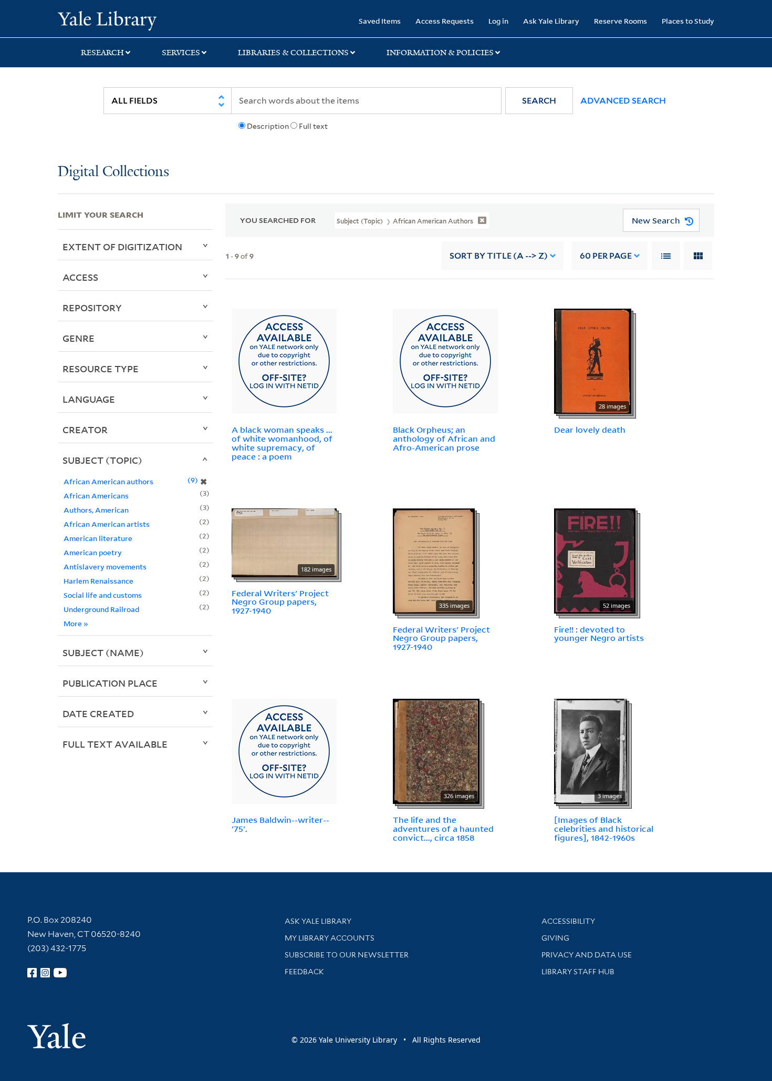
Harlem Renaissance (98, 581)
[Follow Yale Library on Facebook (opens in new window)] (32, 972)
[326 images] (436, 750)
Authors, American (96, 510)
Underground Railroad (101, 609)
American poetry (93, 552)
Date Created (98, 713)
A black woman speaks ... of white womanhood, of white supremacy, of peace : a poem (282, 442)
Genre (78, 338)
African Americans (96, 496)
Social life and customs (103, 595)
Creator (85, 429)
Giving (555, 938)
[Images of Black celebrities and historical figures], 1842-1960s (603, 828)
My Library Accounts (329, 938)
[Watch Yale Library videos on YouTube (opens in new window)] (60, 972)
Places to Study (688, 21)
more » (76, 623)
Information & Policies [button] (440, 52)
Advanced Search (623, 101)
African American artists (107, 524)
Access (80, 277)
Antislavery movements (105, 567)
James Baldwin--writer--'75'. (280, 824)
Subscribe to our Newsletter (347, 955)
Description (268, 126)
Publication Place (110, 683)
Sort (499, 256)
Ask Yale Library (551, 21)
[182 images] (284, 541)
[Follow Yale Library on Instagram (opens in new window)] (45, 972)
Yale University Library (107, 20)
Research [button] (102, 52)
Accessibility (568, 921)
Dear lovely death (589, 429)
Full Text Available (115, 744)
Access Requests (444, 21)
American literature (98, 538)
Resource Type (100, 368)
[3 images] (590, 750)
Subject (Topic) (102, 460)
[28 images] (592, 360)
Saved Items (380, 21)
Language (88, 399)
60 (606, 256)
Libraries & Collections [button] (293, 52)
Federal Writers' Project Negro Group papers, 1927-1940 (280, 602)
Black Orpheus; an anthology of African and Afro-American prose (444, 438)
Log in (498, 21)
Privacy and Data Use (586, 955)
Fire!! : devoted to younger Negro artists (599, 634)
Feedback (304, 971)
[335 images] (434, 560)
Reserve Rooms (620, 21)
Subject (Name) (103, 652)
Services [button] (181, 52)
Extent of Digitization (122, 246)
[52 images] (594, 560)
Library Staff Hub (577, 971)
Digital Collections (113, 172)
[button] (539, 100)
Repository (92, 307)
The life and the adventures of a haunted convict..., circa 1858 (443, 828)
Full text (313, 126)
